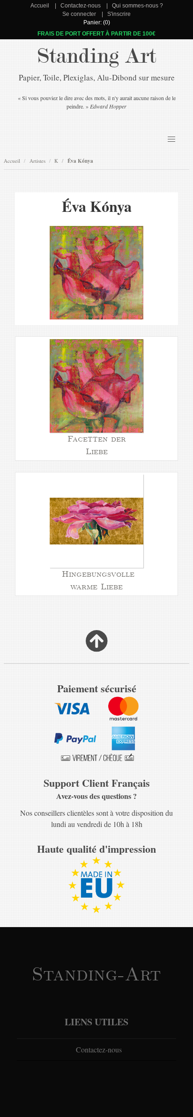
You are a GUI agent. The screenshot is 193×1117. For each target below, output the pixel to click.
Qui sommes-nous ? (137, 5)
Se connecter (79, 14)
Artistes (37, 160)
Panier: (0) (96, 22)
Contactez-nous (80, 5)
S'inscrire (119, 14)
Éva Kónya (80, 161)
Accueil (39, 5)
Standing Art (96, 56)
